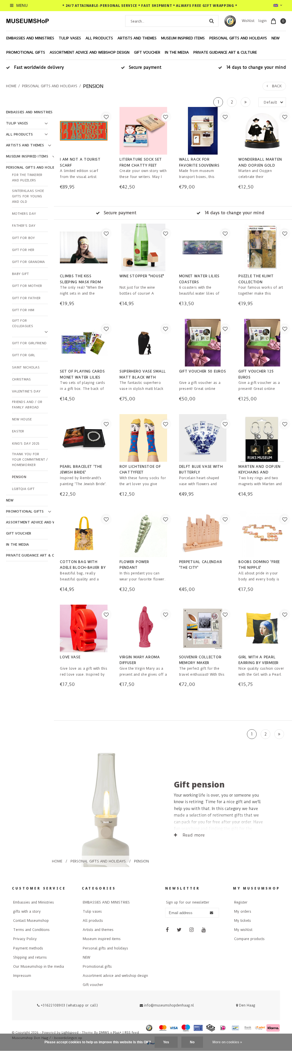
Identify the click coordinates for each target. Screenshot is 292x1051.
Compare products (249, 939)
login (262, 21)
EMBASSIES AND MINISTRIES (30, 38)
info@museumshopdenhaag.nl (169, 1005)
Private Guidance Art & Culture (225, 52)
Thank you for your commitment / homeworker (30, 459)
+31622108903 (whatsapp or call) (69, 1005)
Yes (166, 1042)
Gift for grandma (28, 262)
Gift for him (23, 310)
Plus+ (117, 1032)
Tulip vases (70, 38)
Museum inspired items (183, 38)
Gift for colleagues (22, 323)
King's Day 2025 (25, 443)
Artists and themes (137, 38)
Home (11, 86)
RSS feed (132, 1032)
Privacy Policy (25, 939)
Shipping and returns (30, 957)
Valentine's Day (26, 391)
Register (241, 902)
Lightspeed (70, 1032)
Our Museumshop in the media (38, 967)
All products (99, 38)
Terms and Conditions (31, 930)
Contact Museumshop (31, 921)
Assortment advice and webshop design (89, 52)
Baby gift (20, 274)
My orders (242, 912)
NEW (275, 38)
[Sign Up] (211, 913)
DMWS (104, 1032)
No (192, 1042)
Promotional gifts (25, 52)
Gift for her (23, 250)
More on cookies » (227, 1042)
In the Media (177, 52)
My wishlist (243, 930)
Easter (18, 431)
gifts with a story (27, 912)
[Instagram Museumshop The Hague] (191, 930)
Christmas (21, 379)
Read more (193, 835)
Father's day (23, 226)
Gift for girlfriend (29, 343)
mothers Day (24, 214)
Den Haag (246, 1005)
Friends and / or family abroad (27, 404)
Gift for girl (23, 355)
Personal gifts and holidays (238, 38)
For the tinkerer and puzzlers (27, 177)
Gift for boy (23, 238)
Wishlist (248, 21)
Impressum (22, 976)
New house (22, 419)
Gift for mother (27, 286)
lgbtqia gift (23, 489)
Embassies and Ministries (33, 902)
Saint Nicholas (26, 367)
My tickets (242, 921)
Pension (93, 86)
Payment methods (28, 948)
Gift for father (26, 298)
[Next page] (245, 102)
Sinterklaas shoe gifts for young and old (28, 196)
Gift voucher (147, 52)
